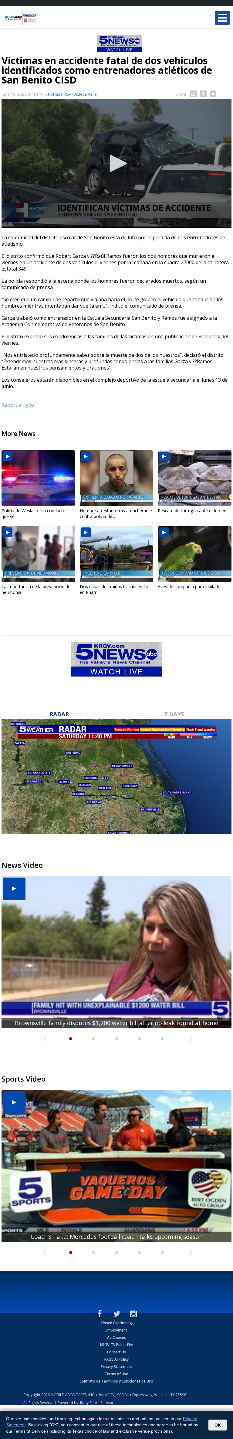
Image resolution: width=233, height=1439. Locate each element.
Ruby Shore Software (98, 1402)
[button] (116, 163)
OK (217, 1425)
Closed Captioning (116, 1322)
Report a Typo (18, 404)
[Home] (41, 18)
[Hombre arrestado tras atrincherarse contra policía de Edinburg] (117, 478)
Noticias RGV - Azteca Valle (72, 94)
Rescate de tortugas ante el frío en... (193, 510)
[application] (116, 163)
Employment (116, 1330)
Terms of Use (116, 1373)
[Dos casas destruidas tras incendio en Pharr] (117, 554)
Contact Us (116, 1352)
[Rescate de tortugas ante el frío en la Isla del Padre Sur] (194, 478)
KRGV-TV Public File (116, 1344)
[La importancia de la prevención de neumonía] (38, 554)
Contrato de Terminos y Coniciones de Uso (116, 1381)
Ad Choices (116, 1337)
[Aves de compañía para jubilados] (194, 554)
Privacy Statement (116, 1366)
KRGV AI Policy (116, 1359)
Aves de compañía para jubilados (190, 586)
